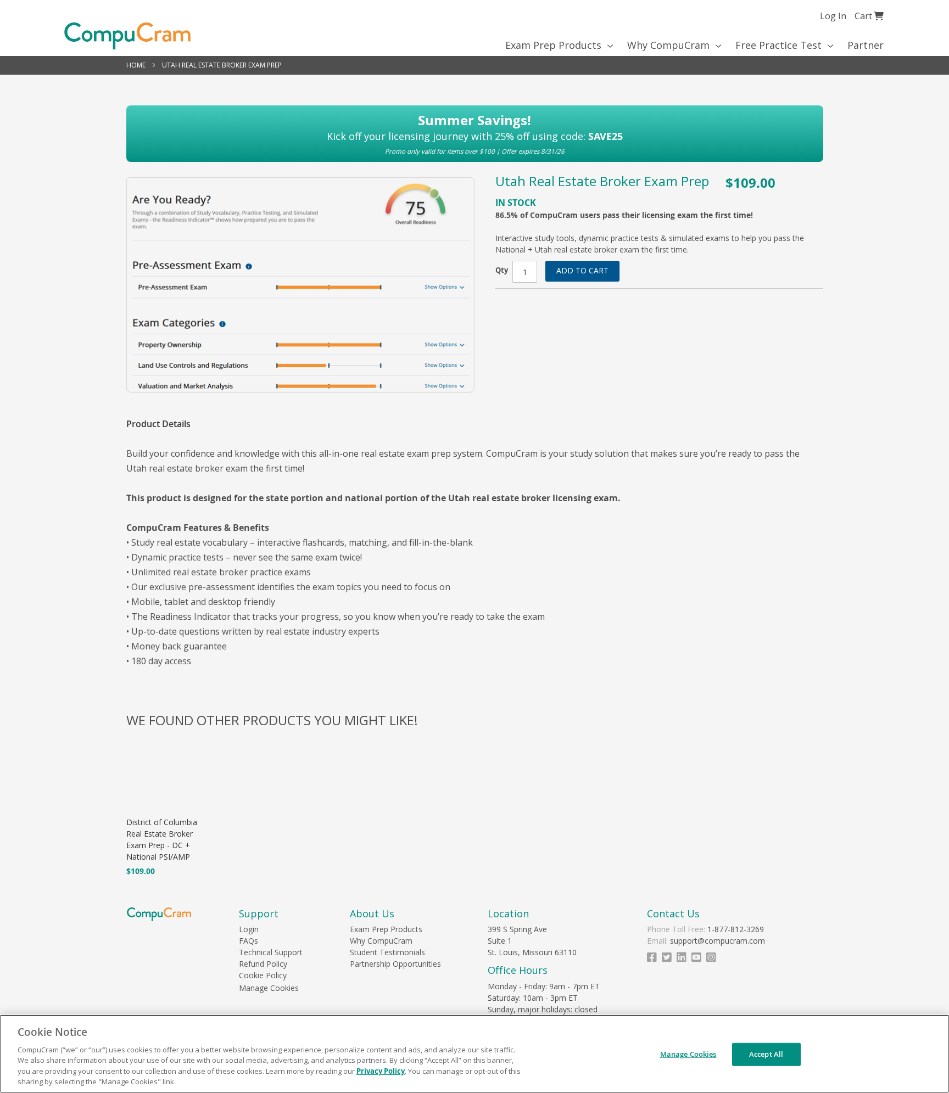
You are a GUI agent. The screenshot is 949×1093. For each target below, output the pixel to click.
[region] (474, 1053)
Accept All (766, 1054)
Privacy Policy (380, 1071)
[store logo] (127, 36)
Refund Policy (263, 964)
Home (136, 65)
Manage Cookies (269, 988)
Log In (833, 16)
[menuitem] (555, 45)
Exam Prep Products (386, 929)
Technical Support (271, 952)
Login (249, 929)
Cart (869, 15)
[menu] (475, 45)
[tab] (164, 424)
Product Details (158, 424)
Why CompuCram (381, 940)
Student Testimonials (387, 952)
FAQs (248, 940)
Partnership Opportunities (395, 964)
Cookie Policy (263, 975)
